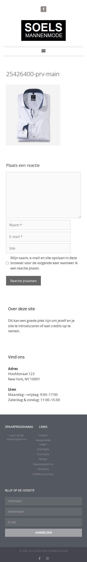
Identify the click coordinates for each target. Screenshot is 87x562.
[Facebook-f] (43, 9)
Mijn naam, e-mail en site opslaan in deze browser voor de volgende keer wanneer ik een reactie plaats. (44, 262)
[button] (43, 50)
